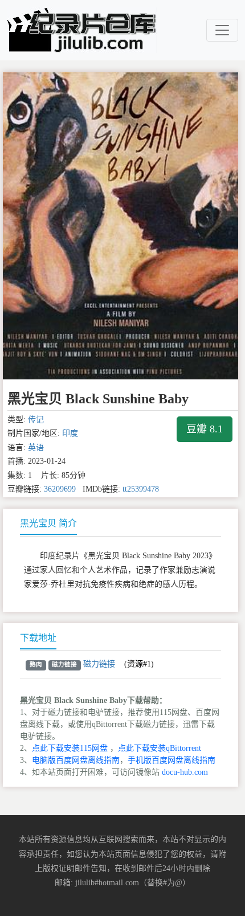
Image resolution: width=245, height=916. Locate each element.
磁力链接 (99, 664)
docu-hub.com (185, 772)
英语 (36, 447)
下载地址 (38, 638)
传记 (36, 419)
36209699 (60, 489)
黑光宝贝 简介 (48, 523)
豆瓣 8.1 (204, 429)
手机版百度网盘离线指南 (171, 760)
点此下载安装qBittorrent (159, 748)
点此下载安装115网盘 (70, 748)
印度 (70, 433)
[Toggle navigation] (222, 30)
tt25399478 (140, 489)
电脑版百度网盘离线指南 (76, 760)
